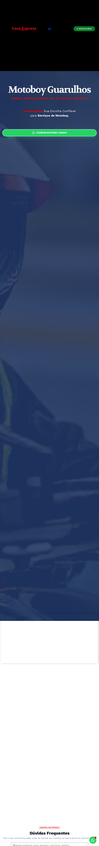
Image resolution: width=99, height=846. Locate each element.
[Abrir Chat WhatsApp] (92, 840)
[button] (49, 28)
